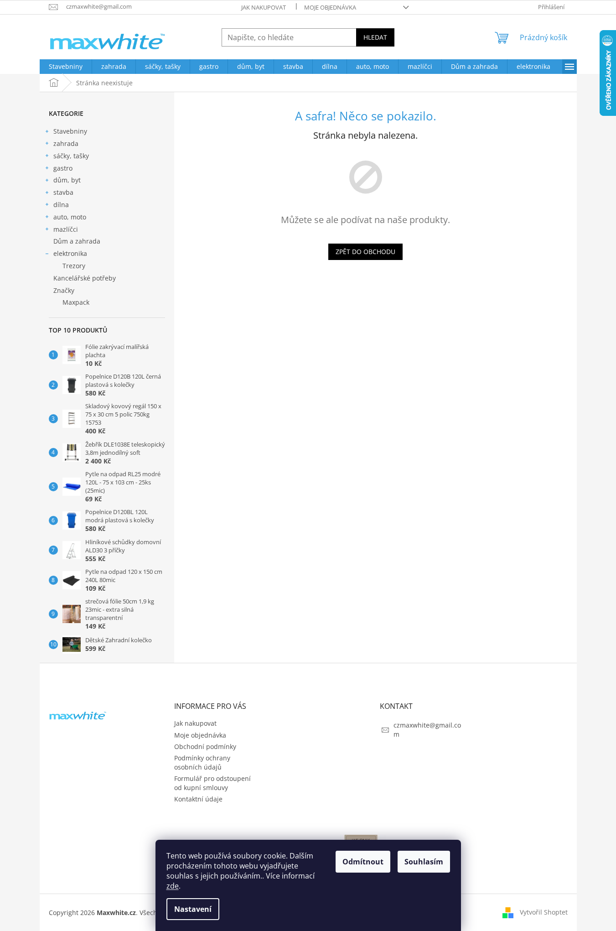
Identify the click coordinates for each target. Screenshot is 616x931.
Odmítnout (362, 862)
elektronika (70, 253)
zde (172, 886)
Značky (63, 290)
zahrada (65, 143)
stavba (63, 192)
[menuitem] (66, 66)
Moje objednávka (330, 7)
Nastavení (193, 909)
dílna (61, 204)
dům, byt (67, 180)
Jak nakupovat (263, 7)
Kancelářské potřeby (84, 278)
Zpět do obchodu (365, 251)
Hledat (375, 37)
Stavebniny (70, 131)
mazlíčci (65, 229)
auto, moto (69, 217)
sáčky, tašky (71, 155)
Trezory (73, 265)
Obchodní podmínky (205, 746)
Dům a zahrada (76, 241)
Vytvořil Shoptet (544, 912)
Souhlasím (423, 862)
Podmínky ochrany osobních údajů (202, 762)
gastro (62, 168)
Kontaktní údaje (198, 799)
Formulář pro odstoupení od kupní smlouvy (212, 782)
